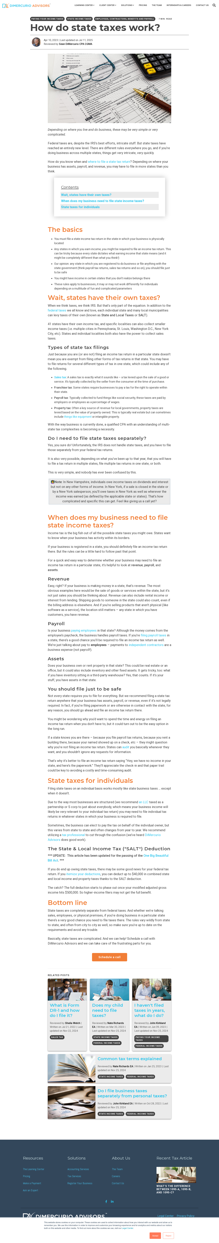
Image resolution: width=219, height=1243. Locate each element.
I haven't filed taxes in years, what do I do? (149, 1010)
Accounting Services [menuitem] (78, 1169)
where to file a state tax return (109, 162)
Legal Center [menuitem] (166, 1216)
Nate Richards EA (123, 1066)
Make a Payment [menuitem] (32, 1183)
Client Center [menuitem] (106, 5)
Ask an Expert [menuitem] (30, 1190)
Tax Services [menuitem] (74, 1176)
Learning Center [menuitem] (84, 5)
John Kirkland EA (123, 1103)
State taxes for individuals (80, 207)
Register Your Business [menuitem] (79, 1183)
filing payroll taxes (154, 635)
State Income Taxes (79, 19)
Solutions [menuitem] (126, 5)
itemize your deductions (83, 874)
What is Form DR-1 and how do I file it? (65, 1010)
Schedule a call (109, 957)
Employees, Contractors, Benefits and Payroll (124, 19)
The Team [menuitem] (157, 5)
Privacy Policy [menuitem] (185, 1216)
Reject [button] (168, 1235)
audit (125, 747)
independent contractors (146, 645)
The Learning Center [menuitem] (33, 1169)
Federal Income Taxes (106, 1043)
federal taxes (57, 310)
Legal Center (127, 1228)
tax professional (73, 835)
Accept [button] (155, 1235)
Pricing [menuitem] (143, 5)
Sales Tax (57, 1037)
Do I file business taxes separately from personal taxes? (132, 1093)
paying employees (84, 630)
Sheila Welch (72, 1023)
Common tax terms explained (130, 1058)
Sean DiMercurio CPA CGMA (75, 44)
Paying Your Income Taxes (47, 19)
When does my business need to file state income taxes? (102, 201)
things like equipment (78, 416)
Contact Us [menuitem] (202, 5)
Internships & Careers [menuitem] (179, 5)
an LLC (143, 802)
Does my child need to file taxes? (107, 1010)
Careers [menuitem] (116, 1176)
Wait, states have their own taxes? (86, 195)
